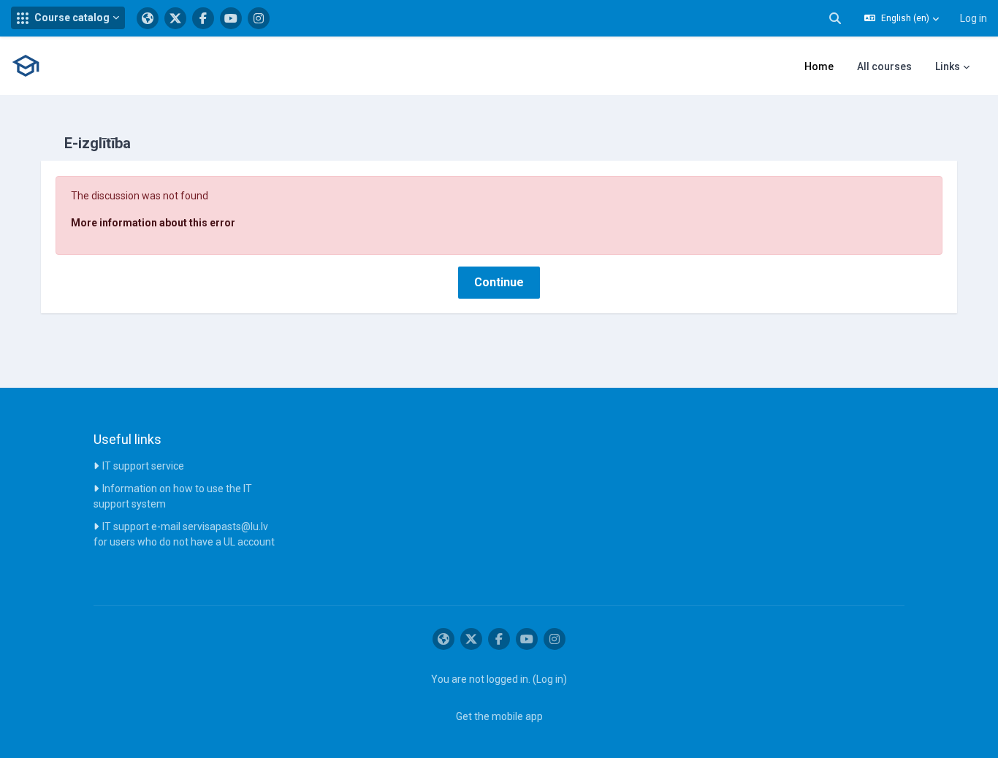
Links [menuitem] (947, 66)
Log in (973, 18)
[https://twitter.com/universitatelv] (175, 18)
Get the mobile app (499, 716)
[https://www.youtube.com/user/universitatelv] (231, 18)
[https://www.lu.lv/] (148, 18)
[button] (68, 18)
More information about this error (153, 223)
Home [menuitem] (819, 66)
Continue (499, 282)
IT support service (143, 466)
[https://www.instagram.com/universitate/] (259, 18)
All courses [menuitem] (884, 66)
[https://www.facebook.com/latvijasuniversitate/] (203, 18)
